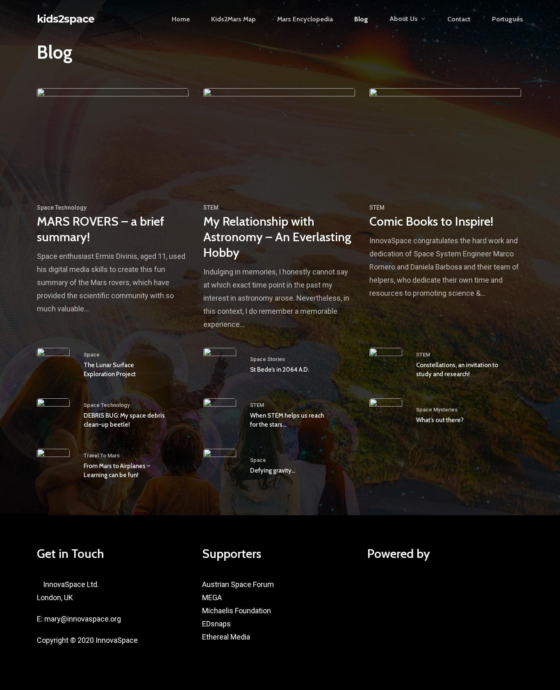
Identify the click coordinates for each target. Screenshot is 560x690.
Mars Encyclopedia (305, 19)
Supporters (231, 553)
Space (92, 355)
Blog (361, 19)
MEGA (212, 597)
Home (181, 19)
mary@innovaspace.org (82, 619)
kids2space (65, 19)
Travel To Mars (102, 455)
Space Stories (267, 359)
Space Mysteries (437, 410)
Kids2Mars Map (233, 19)
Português (507, 19)
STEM (211, 207)
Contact (459, 19)
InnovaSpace (117, 640)
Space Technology (62, 207)
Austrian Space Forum (238, 584)
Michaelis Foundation (236, 610)
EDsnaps (216, 623)
